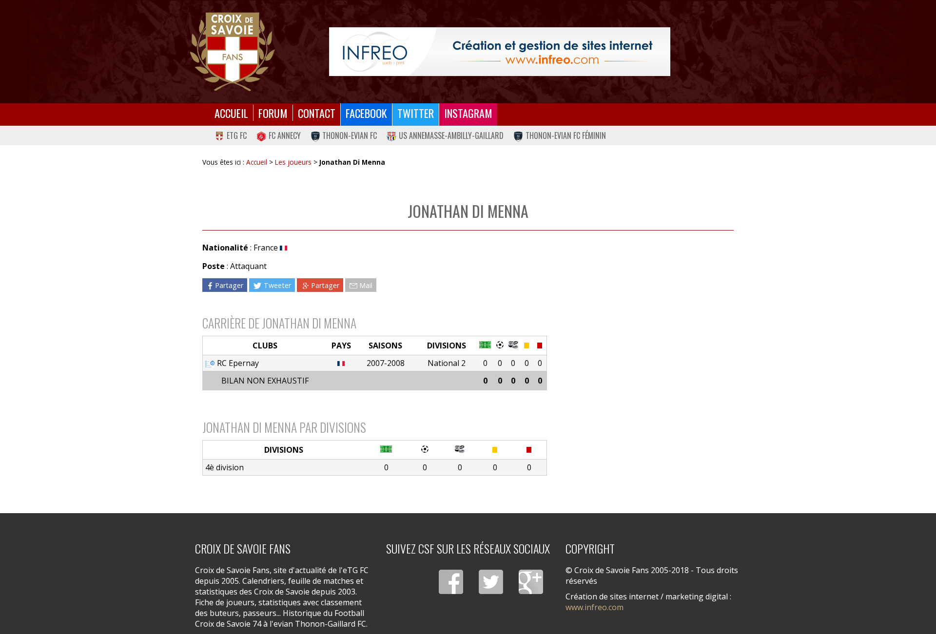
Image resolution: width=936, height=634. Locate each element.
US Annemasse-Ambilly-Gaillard (451, 135)
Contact (316, 113)
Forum (273, 113)
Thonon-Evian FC (349, 135)
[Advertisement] (640, 326)
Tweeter (277, 284)
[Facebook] (451, 582)
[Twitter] (491, 582)
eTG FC (237, 135)
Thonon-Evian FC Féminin (566, 135)
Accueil (231, 113)
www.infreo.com (595, 607)
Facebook (366, 113)
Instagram (468, 113)
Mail (365, 284)
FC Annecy (285, 135)
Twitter (415, 113)
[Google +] (531, 582)
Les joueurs (293, 162)
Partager (229, 284)
